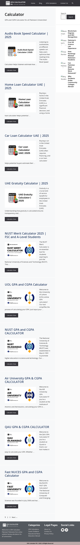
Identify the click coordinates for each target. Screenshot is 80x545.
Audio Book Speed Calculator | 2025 (26, 35)
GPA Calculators (51, 3)
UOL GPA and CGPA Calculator (26, 284)
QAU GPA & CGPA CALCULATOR (27, 427)
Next (14, 517)
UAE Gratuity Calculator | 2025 (26, 183)
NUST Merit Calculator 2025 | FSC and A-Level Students (25, 235)
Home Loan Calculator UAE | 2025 (25, 86)
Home (33, 3)
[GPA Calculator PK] (16, 3)
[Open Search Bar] (72, 3)
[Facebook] (62, 530)
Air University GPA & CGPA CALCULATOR (23, 380)
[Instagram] (66, 530)
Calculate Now (11, 70)
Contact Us (64, 3)
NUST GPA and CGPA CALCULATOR (19, 331)
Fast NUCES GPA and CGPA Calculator (23, 474)
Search (63, 13)
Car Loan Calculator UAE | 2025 (27, 136)
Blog (40, 3)
